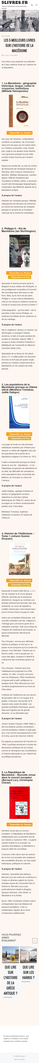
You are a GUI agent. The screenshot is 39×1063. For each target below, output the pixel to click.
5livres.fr (22, 1056)
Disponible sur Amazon (21, 132)
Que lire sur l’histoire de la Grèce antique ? (11, 980)
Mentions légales (19, 1059)
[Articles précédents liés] (29, 940)
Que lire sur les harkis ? (28, 972)
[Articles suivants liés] (34, 940)
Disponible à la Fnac (20, 277)
